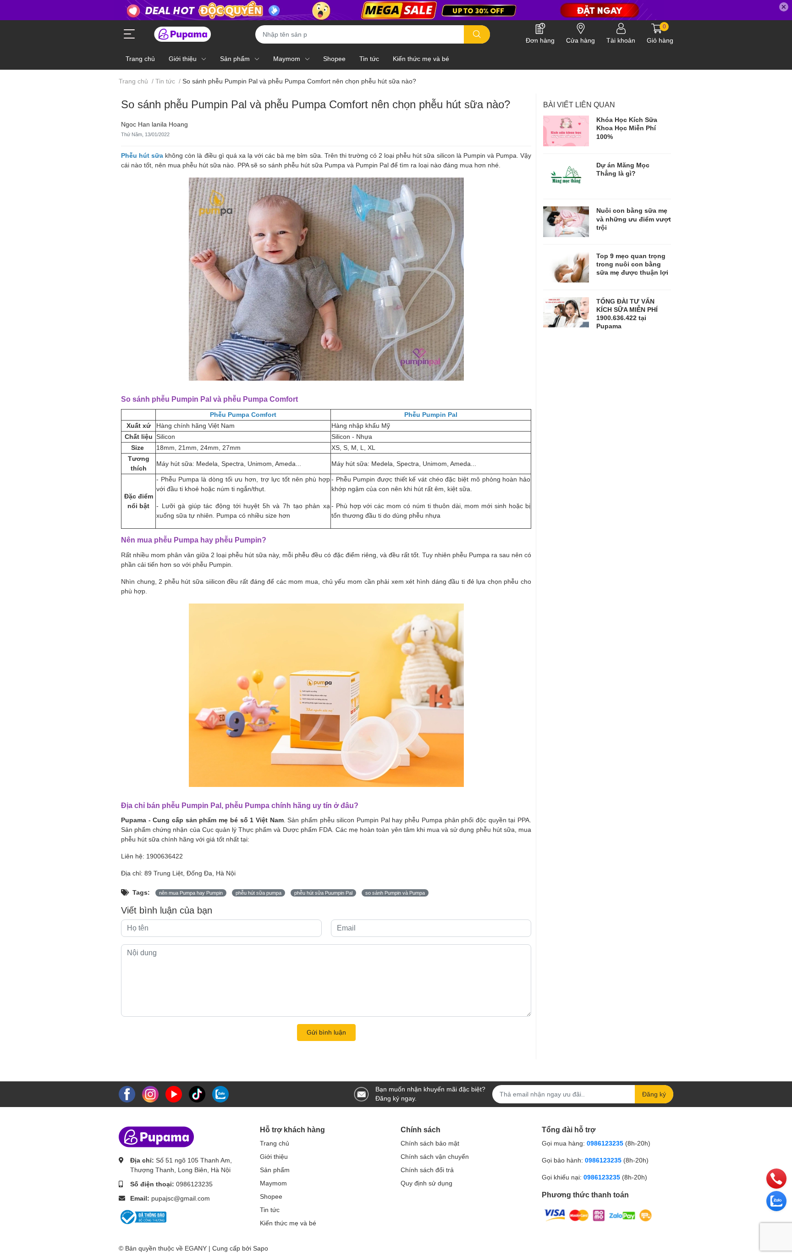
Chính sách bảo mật (430, 1143)
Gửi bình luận (326, 1032)
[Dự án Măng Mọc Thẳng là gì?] (566, 176)
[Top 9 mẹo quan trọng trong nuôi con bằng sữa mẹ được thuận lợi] (566, 267)
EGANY (196, 1248)
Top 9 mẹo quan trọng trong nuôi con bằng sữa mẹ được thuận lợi (632, 264)
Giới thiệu (274, 1156)
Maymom (273, 1183)
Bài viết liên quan (579, 105)
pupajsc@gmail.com (180, 1198)
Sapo (260, 1248)
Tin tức (270, 1209)
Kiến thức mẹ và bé (288, 1223)
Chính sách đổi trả (427, 1170)
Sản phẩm (275, 1170)
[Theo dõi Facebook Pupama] (127, 1093)
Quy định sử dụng (426, 1183)
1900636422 (164, 856)
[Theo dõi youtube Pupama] (173, 1093)
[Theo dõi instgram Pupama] (150, 1093)
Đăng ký (654, 1094)
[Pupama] (181, 34)
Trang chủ (274, 1143)
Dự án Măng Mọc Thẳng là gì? (622, 169)
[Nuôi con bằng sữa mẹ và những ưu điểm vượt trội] (566, 221)
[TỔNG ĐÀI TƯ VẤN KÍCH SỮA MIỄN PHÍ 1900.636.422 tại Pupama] (566, 312)
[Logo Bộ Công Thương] (142, 1216)
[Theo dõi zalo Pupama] (220, 1093)
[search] (477, 34)
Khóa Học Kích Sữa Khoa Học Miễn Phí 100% (626, 128)
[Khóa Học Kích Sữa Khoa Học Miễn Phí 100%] (566, 131)
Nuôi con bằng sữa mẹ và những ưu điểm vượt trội (633, 219)
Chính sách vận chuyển (435, 1156)
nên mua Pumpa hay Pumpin (191, 893)
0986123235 (194, 1184)
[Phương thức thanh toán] (598, 1214)
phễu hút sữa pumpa (258, 893)
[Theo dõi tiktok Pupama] (197, 1093)
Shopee (271, 1196)
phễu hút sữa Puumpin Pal (323, 893)
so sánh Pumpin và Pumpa (395, 893)
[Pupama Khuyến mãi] (396, 10)
